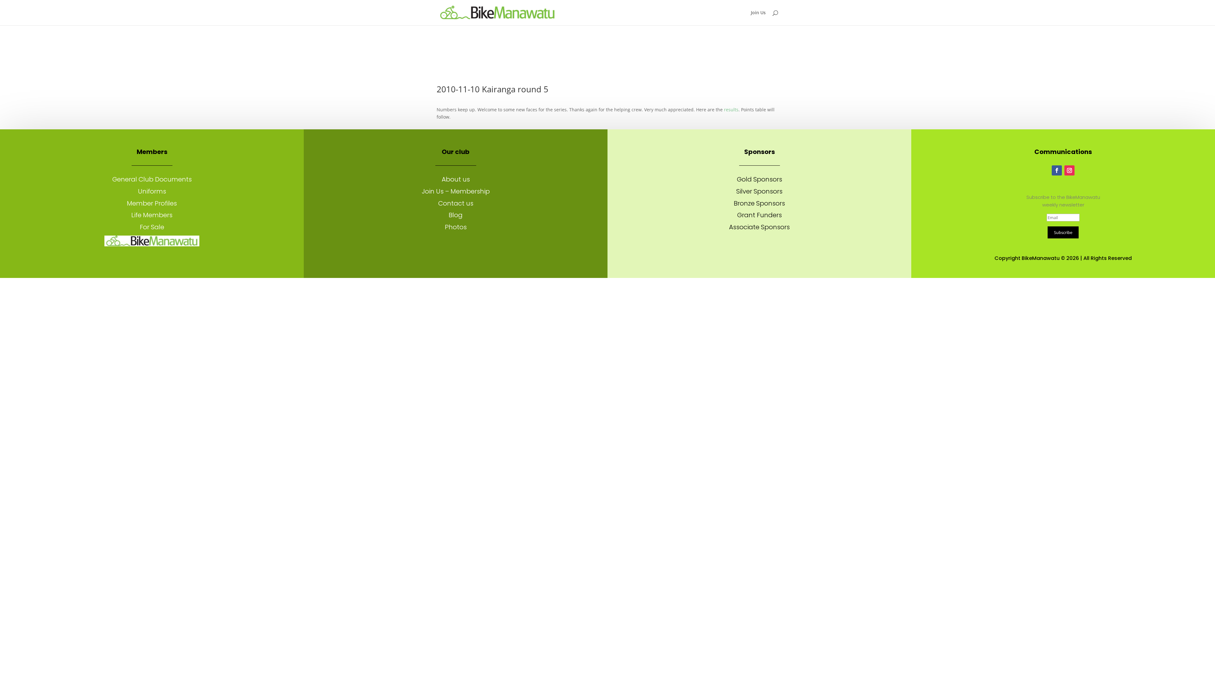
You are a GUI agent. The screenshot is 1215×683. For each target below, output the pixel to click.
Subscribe (1063, 232)
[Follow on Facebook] (1057, 170)
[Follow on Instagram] (1069, 170)
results (731, 110)
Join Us (758, 12)
